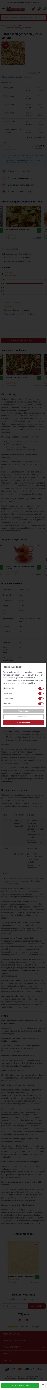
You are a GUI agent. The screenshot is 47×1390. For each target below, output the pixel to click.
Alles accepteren (23, 722)
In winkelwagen (21, 1385)
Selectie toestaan (24, 717)
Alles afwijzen (23, 711)
